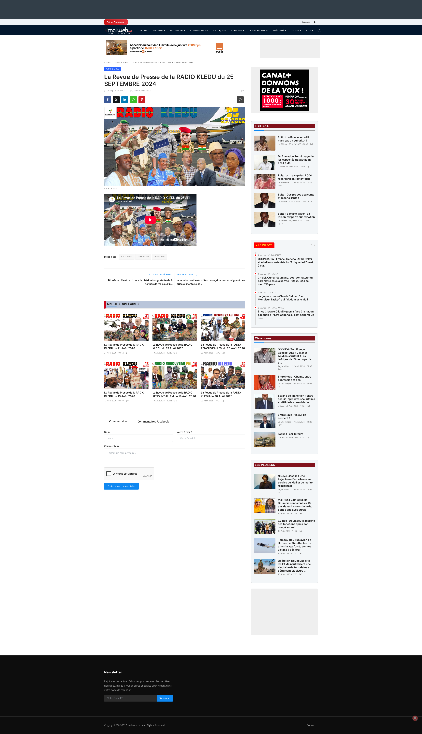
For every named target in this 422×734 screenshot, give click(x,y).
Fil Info (143, 30)
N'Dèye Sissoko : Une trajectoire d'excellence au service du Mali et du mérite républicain (295, 480)
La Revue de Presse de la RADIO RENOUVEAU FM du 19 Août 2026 (174, 394)
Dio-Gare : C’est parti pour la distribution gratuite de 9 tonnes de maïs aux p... (140, 282)
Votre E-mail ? (184, 432)
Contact (306, 21)
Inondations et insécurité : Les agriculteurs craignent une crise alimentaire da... (211, 282)
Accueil (107, 62)
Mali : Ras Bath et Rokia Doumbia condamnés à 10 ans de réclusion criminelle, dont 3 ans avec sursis (295, 504)
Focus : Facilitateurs (290, 434)
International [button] (257, 30)
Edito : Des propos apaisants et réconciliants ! (296, 196)
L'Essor (281, 166)
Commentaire (112, 446)
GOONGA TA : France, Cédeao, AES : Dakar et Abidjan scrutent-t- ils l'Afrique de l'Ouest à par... (285, 262)
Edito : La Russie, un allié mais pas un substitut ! (293, 139)
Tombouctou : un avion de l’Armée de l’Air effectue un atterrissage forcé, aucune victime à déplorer (294, 544)
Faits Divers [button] (176, 30)
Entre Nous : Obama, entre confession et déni (294, 378)
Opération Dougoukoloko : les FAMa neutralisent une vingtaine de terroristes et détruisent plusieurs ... (294, 565)
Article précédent (163, 274)
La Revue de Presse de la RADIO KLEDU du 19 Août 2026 (172, 346)
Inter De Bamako (284, 182)
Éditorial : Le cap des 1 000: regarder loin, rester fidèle (295, 177)
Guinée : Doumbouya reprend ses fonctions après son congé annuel (296, 524)
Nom (107, 432)
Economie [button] (236, 30)
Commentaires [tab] (118, 421)
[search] (319, 30)
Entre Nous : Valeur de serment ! (292, 416)
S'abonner (165, 698)
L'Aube (281, 437)
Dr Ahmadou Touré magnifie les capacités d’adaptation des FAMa (296, 160)
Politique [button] (218, 30)
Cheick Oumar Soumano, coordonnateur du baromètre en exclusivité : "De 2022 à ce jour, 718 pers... (285, 281)
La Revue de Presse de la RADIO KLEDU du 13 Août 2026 (124, 394)
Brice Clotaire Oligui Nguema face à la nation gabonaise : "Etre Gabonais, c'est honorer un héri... (286, 315)
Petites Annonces (115, 21)
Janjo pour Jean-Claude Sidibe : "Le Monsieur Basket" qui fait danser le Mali (283, 298)
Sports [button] (295, 30)
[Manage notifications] (415, 718)
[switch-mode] (315, 22)
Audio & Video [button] (198, 30)
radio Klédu (126, 256)
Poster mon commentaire (121, 486)
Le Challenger (284, 383)
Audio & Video (121, 62)
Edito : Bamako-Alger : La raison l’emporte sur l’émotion (296, 215)
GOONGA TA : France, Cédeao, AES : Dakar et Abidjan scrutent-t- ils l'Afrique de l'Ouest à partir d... (294, 356)
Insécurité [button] (278, 30)
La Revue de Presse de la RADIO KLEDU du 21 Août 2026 (124, 346)
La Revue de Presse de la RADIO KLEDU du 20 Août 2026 (221, 394)
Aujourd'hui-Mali (284, 366)
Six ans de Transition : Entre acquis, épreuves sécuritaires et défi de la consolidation (296, 399)
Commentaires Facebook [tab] (153, 421)
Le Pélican (282, 144)
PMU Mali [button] (158, 30)
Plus (308, 30)
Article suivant (185, 274)
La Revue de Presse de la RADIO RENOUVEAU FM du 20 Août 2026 (223, 346)
